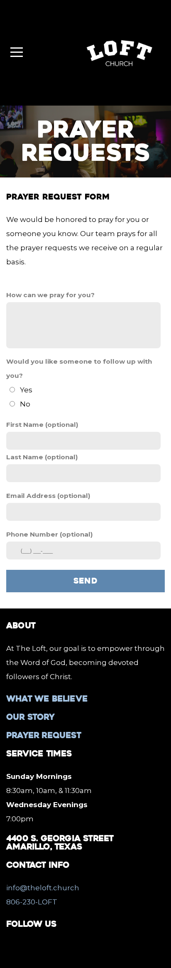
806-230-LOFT (31, 902)
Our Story (30, 717)
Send (85, 581)
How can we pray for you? (50, 295)
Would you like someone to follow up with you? (79, 368)
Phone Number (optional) (49, 534)
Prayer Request (43, 735)
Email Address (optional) (48, 496)
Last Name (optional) (42, 457)
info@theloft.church (42, 888)
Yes (26, 390)
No (25, 404)
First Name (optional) (42, 425)
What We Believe (47, 698)
